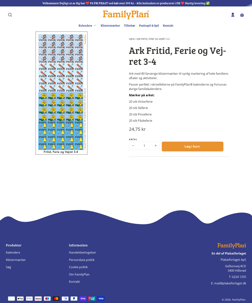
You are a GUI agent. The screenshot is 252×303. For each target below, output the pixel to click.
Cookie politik (78, 267)
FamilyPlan (238, 299)
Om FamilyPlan (79, 274)
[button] (10, 15)
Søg (8, 267)
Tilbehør (129, 25)
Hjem (131, 39)
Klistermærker (110, 25)
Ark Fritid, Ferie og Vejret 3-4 (153, 39)
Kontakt (168, 25)
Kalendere (13, 252)
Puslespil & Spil (149, 25)
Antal (133, 139)
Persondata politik (81, 260)
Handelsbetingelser (82, 252)
